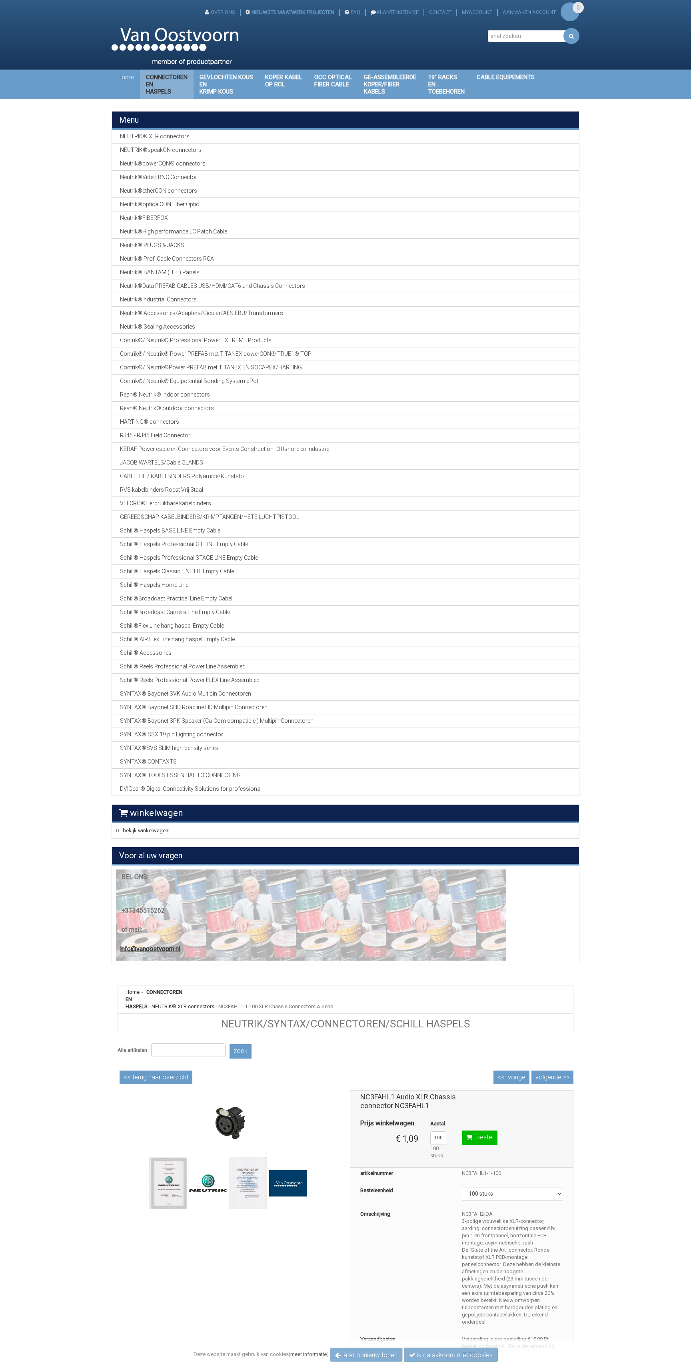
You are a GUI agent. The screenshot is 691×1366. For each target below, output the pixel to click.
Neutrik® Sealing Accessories (157, 326)
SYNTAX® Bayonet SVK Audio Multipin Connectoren (185, 693)
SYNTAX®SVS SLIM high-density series (169, 748)
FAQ (355, 12)
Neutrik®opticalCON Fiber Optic (159, 204)
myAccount (477, 12)
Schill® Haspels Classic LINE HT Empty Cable (177, 571)
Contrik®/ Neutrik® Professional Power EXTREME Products (196, 340)
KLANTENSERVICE (398, 12)
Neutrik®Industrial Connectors (158, 299)
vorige (516, 1077)
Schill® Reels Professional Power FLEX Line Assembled (190, 680)
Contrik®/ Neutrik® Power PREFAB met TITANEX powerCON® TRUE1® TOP (216, 354)
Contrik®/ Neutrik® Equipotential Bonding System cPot (189, 381)
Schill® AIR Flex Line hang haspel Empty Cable (177, 639)
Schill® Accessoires (146, 653)
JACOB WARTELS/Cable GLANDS (161, 462)
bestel (484, 1137)
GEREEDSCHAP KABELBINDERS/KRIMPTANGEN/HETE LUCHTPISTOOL (209, 517)
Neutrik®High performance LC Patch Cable (173, 231)
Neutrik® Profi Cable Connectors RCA (167, 258)
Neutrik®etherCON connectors (158, 190)
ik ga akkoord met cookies (454, 1355)
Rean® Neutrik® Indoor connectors (165, 394)
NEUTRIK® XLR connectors (183, 1006)
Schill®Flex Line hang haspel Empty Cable (172, 625)
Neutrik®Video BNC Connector (158, 177)
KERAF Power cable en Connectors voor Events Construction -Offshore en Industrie (224, 449)
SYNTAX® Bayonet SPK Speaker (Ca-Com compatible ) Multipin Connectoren (217, 721)
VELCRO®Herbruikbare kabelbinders (165, 503)
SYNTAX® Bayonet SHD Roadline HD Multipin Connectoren (194, 707)
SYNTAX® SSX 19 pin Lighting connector (171, 734)
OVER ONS (223, 12)
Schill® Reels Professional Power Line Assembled (183, 666)
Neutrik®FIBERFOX (144, 218)
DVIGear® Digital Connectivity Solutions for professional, (191, 789)
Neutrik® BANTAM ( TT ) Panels (160, 272)
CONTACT (440, 12)
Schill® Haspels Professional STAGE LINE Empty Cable (189, 557)
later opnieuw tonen (369, 1355)
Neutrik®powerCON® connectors (163, 163)
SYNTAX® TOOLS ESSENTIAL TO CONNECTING (180, 775)
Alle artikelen (132, 1050)
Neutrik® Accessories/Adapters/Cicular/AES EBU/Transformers (201, 313)
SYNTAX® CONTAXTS (148, 761)
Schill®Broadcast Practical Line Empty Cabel (176, 598)
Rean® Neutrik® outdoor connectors (167, 408)
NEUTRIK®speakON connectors (161, 150)
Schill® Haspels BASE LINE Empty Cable (170, 530)
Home (126, 77)
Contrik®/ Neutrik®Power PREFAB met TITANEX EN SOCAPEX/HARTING (211, 367)
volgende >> (552, 1077)
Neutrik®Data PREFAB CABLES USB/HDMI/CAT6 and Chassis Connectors (212, 286)
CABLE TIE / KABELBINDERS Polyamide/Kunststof (183, 476)
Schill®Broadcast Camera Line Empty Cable (175, 612)
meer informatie (308, 1354)
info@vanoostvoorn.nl (150, 949)
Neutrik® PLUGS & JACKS (152, 245)
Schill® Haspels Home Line (154, 585)
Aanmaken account (529, 12)
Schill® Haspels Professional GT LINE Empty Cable (184, 544)
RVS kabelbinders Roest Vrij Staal (161, 490)
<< (156, 1077)
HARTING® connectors (149, 422)
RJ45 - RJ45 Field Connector (155, 435)
